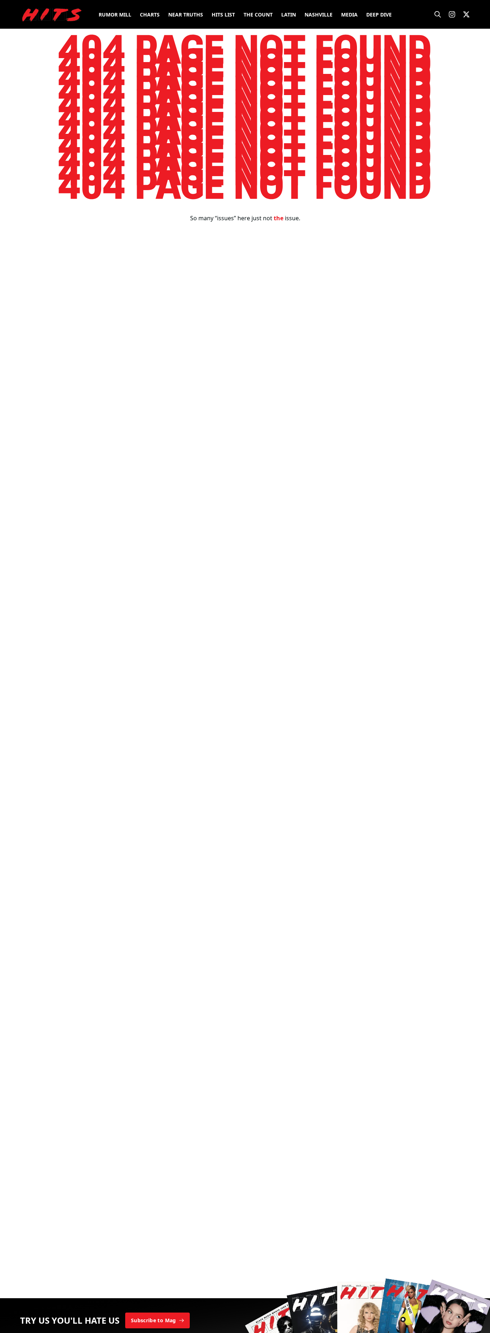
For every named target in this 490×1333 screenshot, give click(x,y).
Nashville (319, 14)
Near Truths (185, 14)
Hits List (223, 14)
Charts (150, 14)
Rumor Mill (115, 14)
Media (349, 14)
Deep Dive (379, 14)
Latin (288, 14)
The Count (258, 14)
